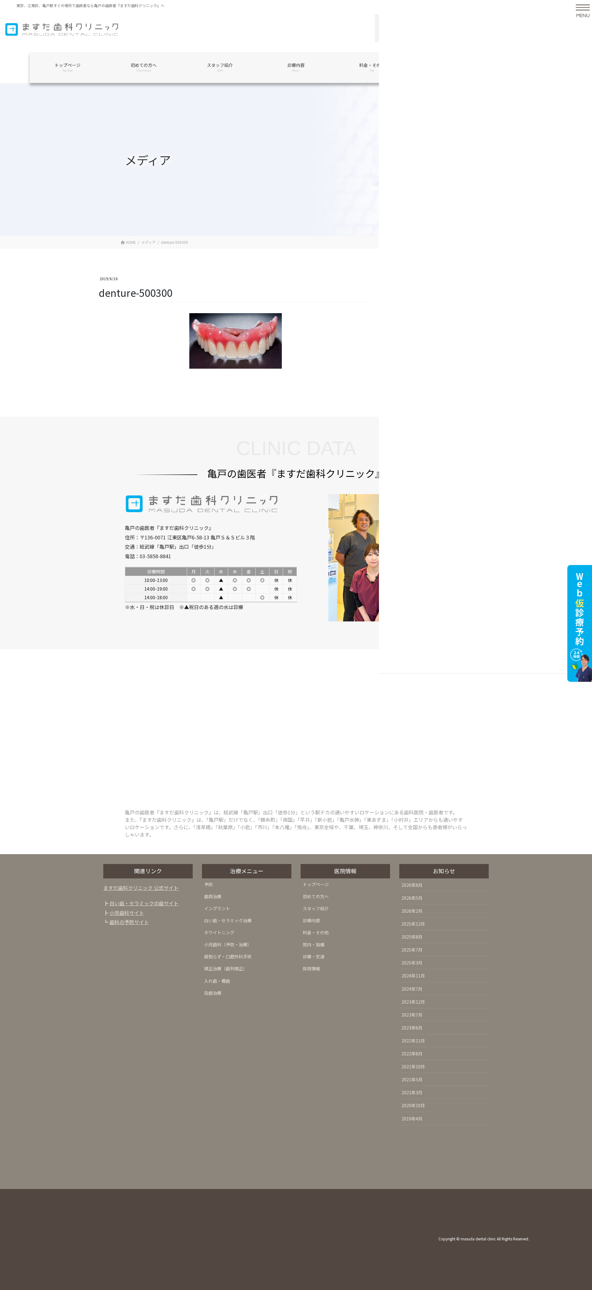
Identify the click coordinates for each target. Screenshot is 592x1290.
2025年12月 (413, 924)
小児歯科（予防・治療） (228, 944)
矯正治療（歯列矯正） (225, 968)
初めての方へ (316, 896)
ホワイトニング (219, 932)
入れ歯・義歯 (217, 981)
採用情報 (311, 968)
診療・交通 (313, 956)
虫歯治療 (212, 993)
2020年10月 (413, 1105)
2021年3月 (411, 1092)
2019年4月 (411, 1119)
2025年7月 (411, 950)
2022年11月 (413, 1041)
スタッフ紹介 (316, 908)
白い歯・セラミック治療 (228, 920)
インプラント (217, 908)
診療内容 (311, 920)
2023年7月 (411, 1015)
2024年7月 (411, 989)
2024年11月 (413, 976)
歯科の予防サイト (129, 922)
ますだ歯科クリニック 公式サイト (141, 887)
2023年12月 (413, 1002)
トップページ (316, 884)
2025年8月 (411, 937)
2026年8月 (411, 885)
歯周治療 (212, 896)
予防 (208, 884)
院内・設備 (313, 944)
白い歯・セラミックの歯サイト (144, 903)
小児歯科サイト (126, 912)
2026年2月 (411, 911)
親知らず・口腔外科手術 (228, 956)
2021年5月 (411, 1079)
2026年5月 (411, 898)
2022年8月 (411, 1053)
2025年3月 (411, 963)
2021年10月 (413, 1066)
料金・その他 (316, 932)
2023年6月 (411, 1028)
